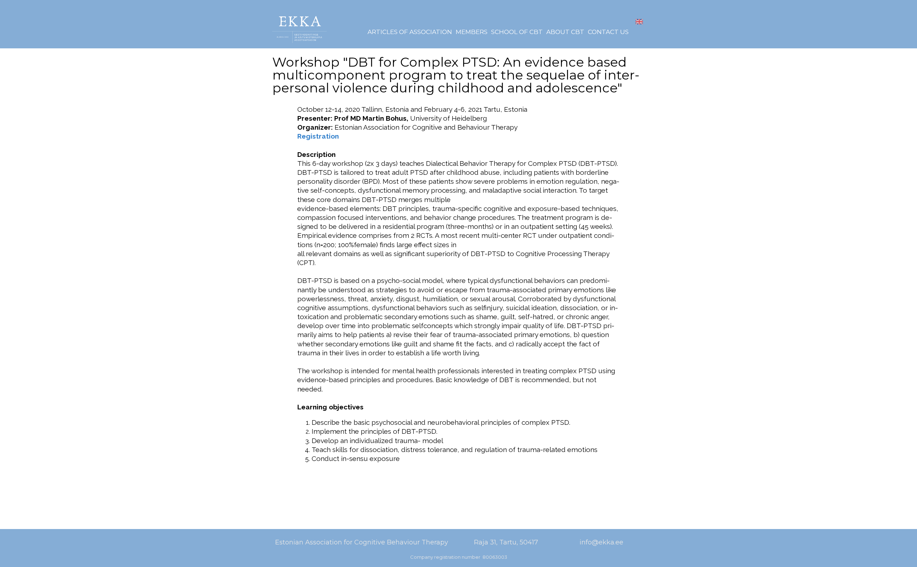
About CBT (565, 32)
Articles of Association (410, 32)
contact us (608, 32)
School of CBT (517, 32)
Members (472, 32)
